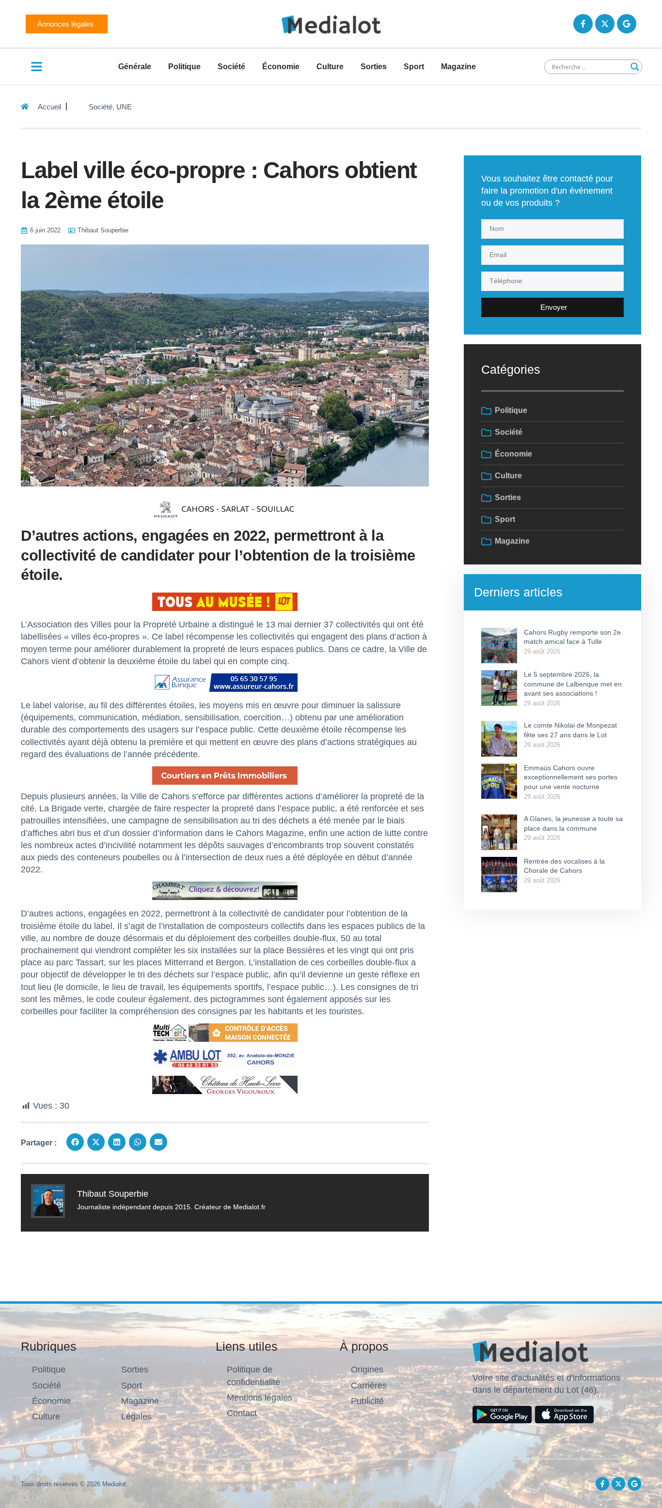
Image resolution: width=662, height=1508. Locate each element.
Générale (134, 66)
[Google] (626, 23)
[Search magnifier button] (635, 67)
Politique (184, 66)
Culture (330, 66)
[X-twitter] (605, 23)
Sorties (374, 66)
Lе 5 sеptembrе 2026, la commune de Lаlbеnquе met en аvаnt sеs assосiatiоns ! (573, 683)
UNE (124, 107)
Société (231, 66)
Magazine (458, 66)
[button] (75, 1142)
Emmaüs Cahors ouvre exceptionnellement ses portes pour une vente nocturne (570, 777)
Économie (280, 66)
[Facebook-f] (583, 23)
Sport (414, 66)
